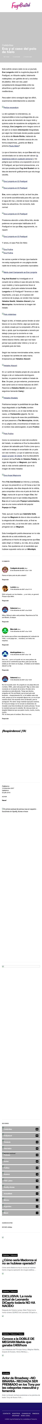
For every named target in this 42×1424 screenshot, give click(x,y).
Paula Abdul (14, 145)
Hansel (4, 800)
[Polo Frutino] (7, 433)
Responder (5, 580)
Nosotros (16, 1413)
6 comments (16, 57)
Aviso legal (25, 1416)
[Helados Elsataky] (10, 397)
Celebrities (7, 45)
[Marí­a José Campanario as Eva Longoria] (19, 272)
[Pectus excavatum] (10, 107)
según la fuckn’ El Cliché (12, 455)
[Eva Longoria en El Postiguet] (14, 181)
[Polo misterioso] (9, 314)
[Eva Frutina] (7, 249)
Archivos (15, 1416)
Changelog (26, 1413)
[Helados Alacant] (9, 365)
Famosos (35, 1413)
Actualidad (6, 1373)
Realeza (21, 1334)
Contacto (6, 1413)
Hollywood (14, 1255)
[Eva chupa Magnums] (11, 475)
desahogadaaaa (15, 652)
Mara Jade (13, 629)
